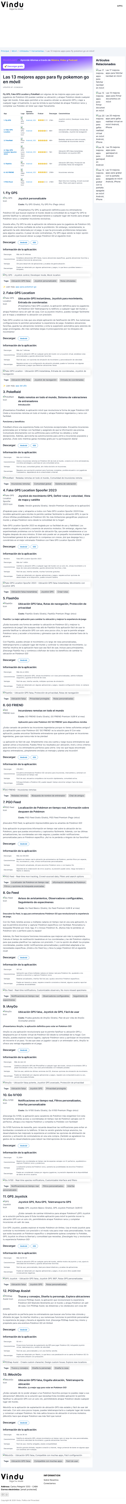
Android (23, 242)
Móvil (14, 51)
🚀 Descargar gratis (13, 66)
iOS (34, 242)
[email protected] (29, 1489)
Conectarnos (50, 1483)
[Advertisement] (63, 29)
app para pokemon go (26, 287)
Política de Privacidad (30, 1500)
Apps (120, 6)
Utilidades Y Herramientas (31, 51)
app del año (21, 385)
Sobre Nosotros (51, 1480)
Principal (5, 51)
